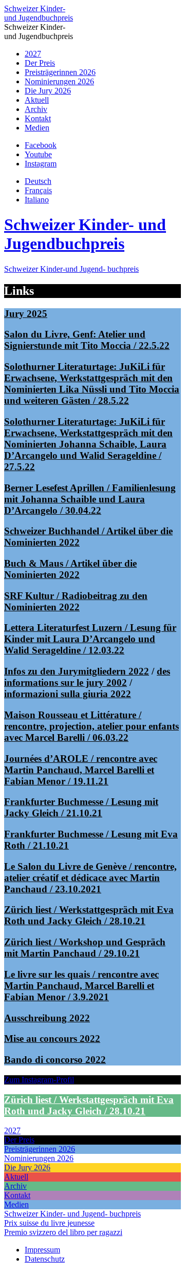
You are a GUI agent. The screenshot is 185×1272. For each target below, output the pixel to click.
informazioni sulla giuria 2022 (67, 693)
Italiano (37, 199)
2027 (33, 53)
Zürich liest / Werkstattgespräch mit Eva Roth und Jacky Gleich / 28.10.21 (89, 915)
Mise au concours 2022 (52, 1038)
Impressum (42, 1249)
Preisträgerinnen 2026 (60, 72)
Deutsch (38, 181)
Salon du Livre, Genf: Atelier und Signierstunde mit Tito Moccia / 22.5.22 (87, 340)
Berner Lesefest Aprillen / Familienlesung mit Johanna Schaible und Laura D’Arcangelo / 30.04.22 (90, 499)
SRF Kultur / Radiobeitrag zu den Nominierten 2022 (75, 601)
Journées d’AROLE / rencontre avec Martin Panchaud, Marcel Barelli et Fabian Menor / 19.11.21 (80, 770)
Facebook (41, 145)
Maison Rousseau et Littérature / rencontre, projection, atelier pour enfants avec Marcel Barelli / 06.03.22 (91, 726)
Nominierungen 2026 (59, 81)
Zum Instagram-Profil (39, 1079)
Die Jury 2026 (48, 90)
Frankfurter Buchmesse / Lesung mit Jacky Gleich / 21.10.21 (81, 807)
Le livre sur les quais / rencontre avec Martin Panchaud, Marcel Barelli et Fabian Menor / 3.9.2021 (81, 985)
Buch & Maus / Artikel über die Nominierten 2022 (70, 569)
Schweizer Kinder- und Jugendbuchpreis (38, 13)
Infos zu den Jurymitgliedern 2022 (76, 671)
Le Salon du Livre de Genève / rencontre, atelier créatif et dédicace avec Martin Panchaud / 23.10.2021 (90, 877)
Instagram (41, 163)
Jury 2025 (25, 313)
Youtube (38, 154)
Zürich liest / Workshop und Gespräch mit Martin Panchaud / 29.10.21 (84, 948)
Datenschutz (45, 1259)
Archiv (36, 109)
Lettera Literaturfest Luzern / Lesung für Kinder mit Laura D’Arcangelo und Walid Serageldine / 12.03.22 (90, 639)
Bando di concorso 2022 (55, 1059)
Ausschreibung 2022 (47, 1018)
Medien (37, 127)
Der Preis (40, 63)
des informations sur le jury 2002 (87, 677)
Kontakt (38, 118)
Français (38, 190)
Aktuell (37, 100)
